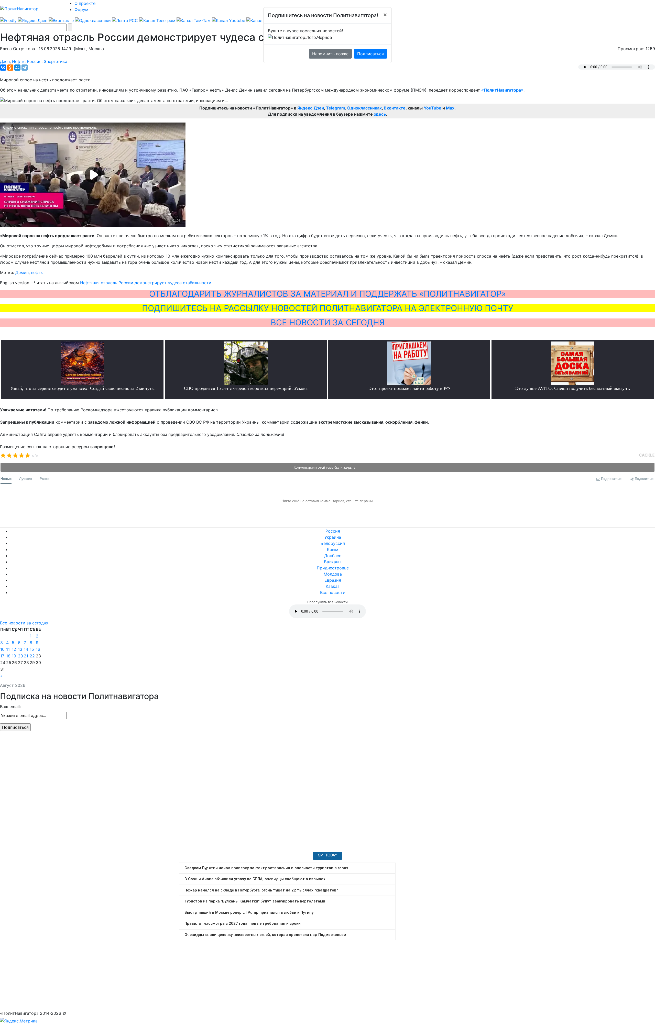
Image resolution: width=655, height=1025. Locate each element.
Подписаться (370, 53)
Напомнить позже (330, 53)
